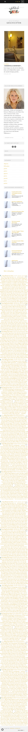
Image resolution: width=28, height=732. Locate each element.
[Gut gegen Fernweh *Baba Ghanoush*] (7, 247)
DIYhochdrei (6, 166)
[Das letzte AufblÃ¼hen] (7, 208)
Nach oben (20, 730)
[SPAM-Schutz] (7, 266)
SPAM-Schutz (15, 260)
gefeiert (5, 171)
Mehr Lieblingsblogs (9, 271)
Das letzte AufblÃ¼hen (17, 201)
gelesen (5, 176)
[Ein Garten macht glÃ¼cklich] (7, 227)
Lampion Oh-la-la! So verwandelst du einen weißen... (17, 193)
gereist (5, 181)
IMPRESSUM (12, 728)
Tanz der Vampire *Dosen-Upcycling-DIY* (18, 231)
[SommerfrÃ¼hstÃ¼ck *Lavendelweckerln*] (7, 257)
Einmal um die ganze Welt (18, 211)
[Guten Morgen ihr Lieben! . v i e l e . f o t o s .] (14, 289)
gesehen (5, 183)
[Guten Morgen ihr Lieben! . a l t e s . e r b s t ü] (14, 485)
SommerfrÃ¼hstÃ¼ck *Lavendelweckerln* (17, 251)
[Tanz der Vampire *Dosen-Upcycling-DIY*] (7, 237)
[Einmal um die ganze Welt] (7, 217)
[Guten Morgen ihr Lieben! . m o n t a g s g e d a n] (14, 345)
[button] (2, 729)
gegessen (6, 173)
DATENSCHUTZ (17, 728)
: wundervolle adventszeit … (13, 65)
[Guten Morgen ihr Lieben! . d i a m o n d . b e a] (14, 317)
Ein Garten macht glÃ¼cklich (16, 222)
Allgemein (6, 64)
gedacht (5, 168)
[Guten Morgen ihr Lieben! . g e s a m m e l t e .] (14, 401)
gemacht (5, 178)
